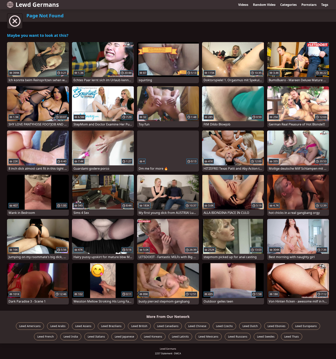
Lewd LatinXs (180, 336)
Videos (243, 5)
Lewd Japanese (124, 336)
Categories (288, 5)
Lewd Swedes (266, 336)
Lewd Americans (30, 326)
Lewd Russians (237, 336)
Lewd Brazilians (111, 326)
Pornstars (309, 5)
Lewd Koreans (153, 336)
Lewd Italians (96, 336)
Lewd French (45, 336)
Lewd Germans (37, 5)
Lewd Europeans (306, 326)
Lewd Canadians (167, 326)
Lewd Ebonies (276, 326)
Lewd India (71, 336)
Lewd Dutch (250, 326)
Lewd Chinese (197, 326)
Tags (324, 5)
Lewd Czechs (224, 326)
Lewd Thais (291, 336)
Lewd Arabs (58, 326)
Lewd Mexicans (208, 336)
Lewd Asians (83, 326)
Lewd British (139, 326)
